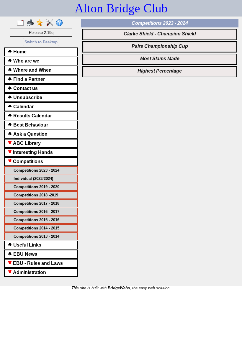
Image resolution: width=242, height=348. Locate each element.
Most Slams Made (159, 58)
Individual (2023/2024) (33, 178)
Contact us (25, 88)
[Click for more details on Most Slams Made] (160, 63)
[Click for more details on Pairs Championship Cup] (160, 50)
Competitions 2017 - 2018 (36, 203)
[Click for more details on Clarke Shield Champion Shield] (160, 38)
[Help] (61, 23)
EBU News (24, 254)
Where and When (32, 70)
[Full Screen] (22, 23)
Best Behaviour (30, 124)
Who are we (25, 60)
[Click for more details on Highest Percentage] (160, 75)
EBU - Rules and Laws (37, 263)
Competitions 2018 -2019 (36, 195)
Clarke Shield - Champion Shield (160, 33)
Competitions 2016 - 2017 (36, 211)
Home (19, 51)
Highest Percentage (160, 70)
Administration (29, 272)
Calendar (23, 106)
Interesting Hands (32, 152)
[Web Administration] (51, 23)
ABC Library (26, 143)
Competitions (27, 161)
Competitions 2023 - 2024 (36, 170)
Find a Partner (28, 79)
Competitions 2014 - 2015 (36, 228)
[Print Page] (31, 23)
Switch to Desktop (41, 42)
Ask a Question (30, 134)
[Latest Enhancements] (41, 23)
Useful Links (26, 244)
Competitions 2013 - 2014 (36, 236)
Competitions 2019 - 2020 (36, 187)
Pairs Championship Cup (160, 46)
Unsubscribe (27, 97)
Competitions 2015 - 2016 (36, 220)
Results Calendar (32, 115)
